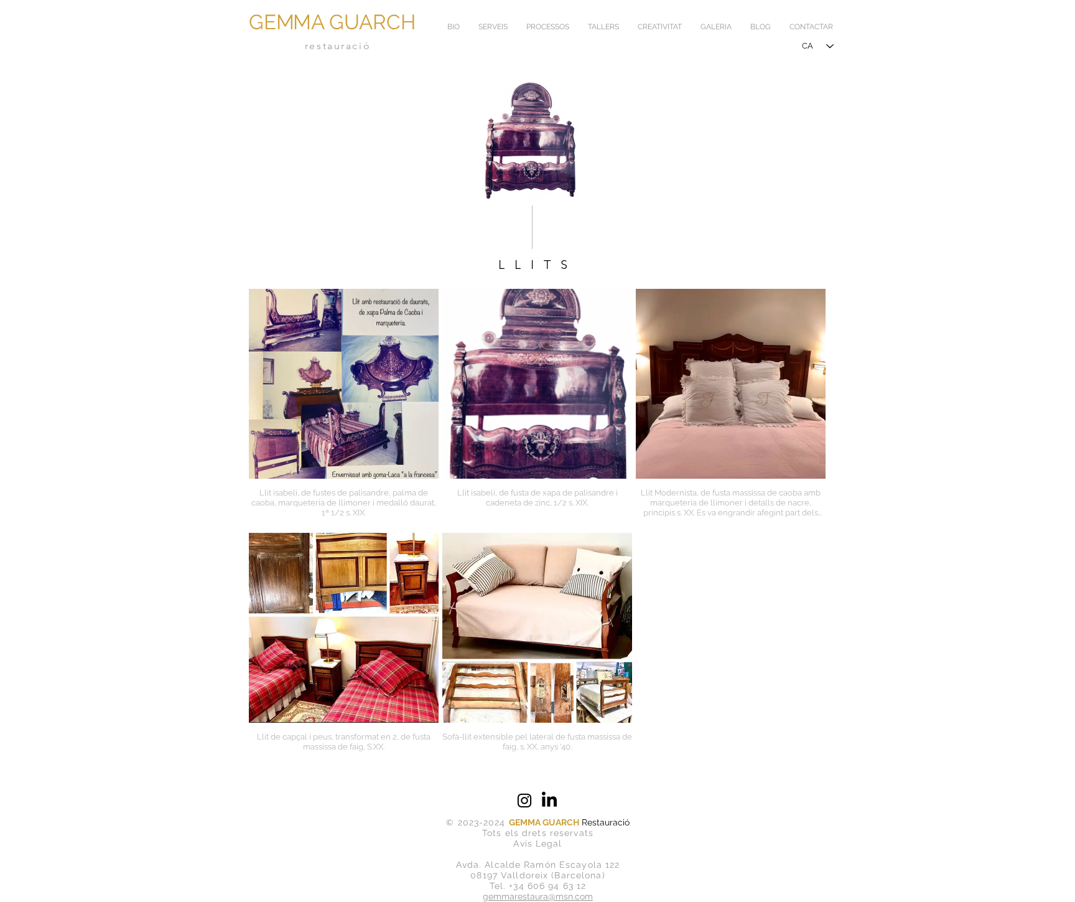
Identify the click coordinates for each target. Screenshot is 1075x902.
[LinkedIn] (549, 800)
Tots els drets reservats (537, 833)
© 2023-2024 (477, 822)
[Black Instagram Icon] (524, 800)
